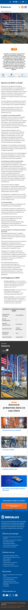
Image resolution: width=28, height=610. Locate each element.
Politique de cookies (14, 607)
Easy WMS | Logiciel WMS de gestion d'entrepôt (13, 489)
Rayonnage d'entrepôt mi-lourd (11, 557)
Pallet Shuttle (6, 560)
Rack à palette (7, 559)
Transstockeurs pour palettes (11, 430)
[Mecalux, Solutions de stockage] (6, 8)
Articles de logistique (8, 579)
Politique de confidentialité (16, 606)
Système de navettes (8, 564)
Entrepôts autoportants (9, 469)
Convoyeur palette (8, 449)
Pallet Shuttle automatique (10, 562)
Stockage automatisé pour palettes (12, 540)
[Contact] (22, 7)
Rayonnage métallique (9, 543)
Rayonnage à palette (8, 541)
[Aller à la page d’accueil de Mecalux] (2, 11)
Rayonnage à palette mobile (10, 555)
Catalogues (6, 586)
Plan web (4, 607)
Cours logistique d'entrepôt (10, 577)
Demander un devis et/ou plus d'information (14, 506)
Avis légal (4, 606)
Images (5, 351)
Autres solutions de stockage (10, 545)
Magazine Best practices (9, 581)
